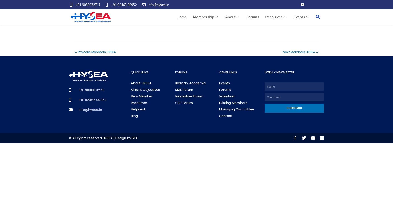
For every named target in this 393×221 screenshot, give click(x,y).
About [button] (230, 17)
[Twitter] (310, 5)
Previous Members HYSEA (95, 52)
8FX (135, 138)
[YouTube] (302, 5)
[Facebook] (294, 5)
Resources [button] (274, 17)
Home (182, 17)
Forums (252, 17)
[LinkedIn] (319, 5)
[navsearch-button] (318, 17)
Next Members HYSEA (301, 52)
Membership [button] (203, 17)
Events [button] (299, 17)
